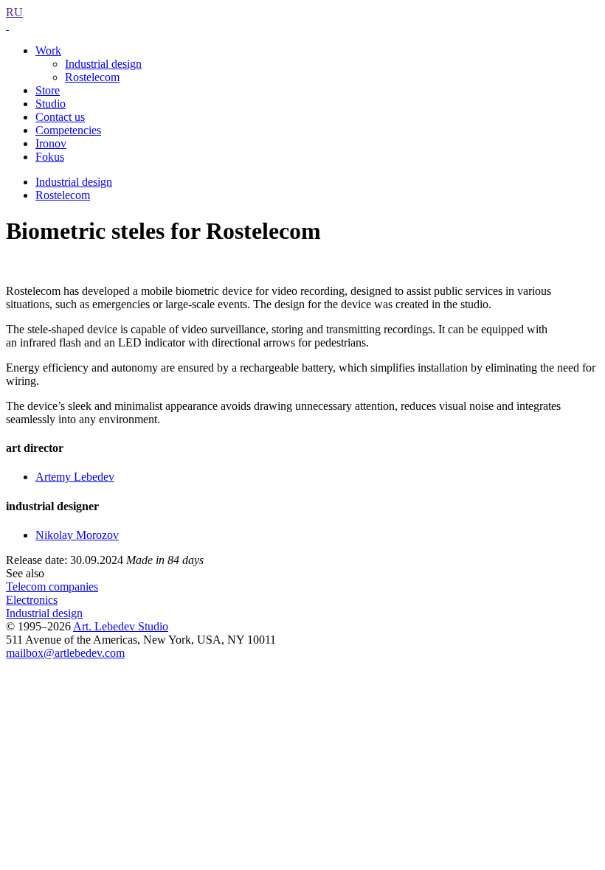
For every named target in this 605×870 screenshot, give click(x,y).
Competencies (68, 130)
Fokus (49, 156)
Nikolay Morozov (77, 535)
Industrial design (103, 64)
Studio (50, 103)
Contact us (60, 117)
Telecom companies (52, 586)
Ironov (50, 143)
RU (14, 12)
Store (47, 90)
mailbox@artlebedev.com (65, 653)
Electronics (32, 600)
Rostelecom (92, 77)
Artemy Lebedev (74, 476)
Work (48, 50)
